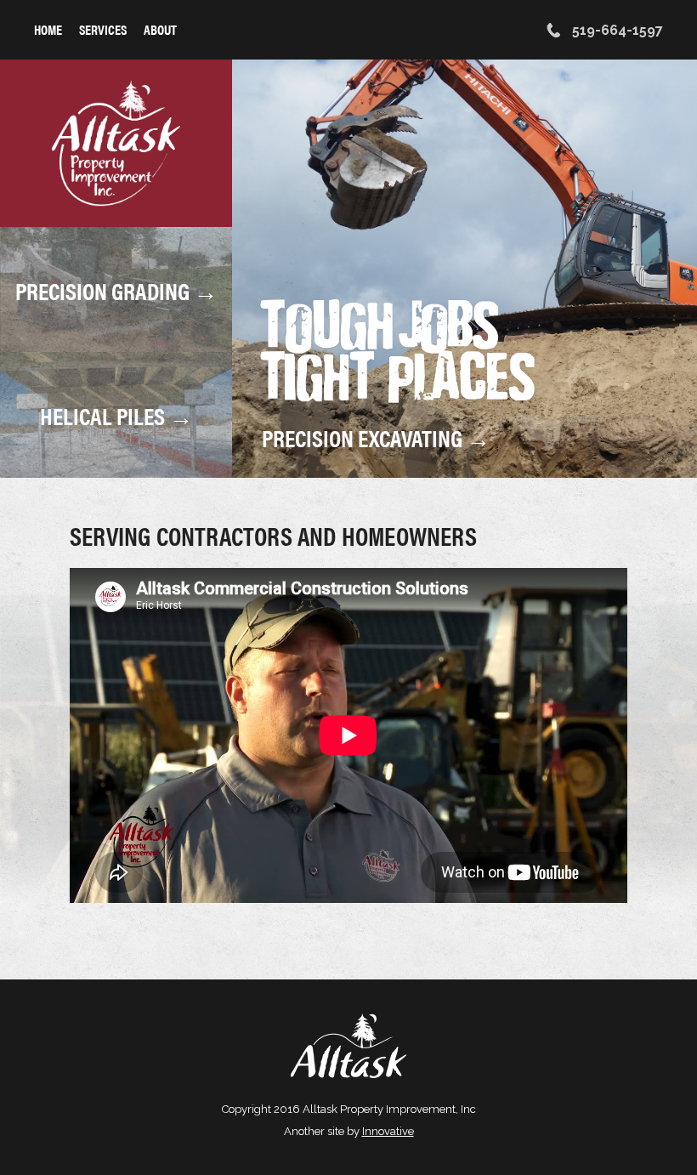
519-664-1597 (616, 30)
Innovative (388, 1131)
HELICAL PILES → (116, 415)
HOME (48, 29)
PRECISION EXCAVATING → (376, 437)
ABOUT (160, 29)
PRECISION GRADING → (116, 289)
